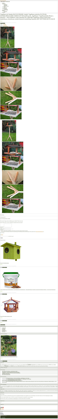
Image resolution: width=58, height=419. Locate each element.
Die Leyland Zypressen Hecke (6, 374)
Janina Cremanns (4, 380)
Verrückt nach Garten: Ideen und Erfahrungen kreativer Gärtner (8, 356)
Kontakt (1, 412)
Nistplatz (55, 364)
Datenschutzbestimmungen (39, 231)
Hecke (39, 364)
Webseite (1, 229)
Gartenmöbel (4, 3)
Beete (5, 364)
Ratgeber (12, 365)
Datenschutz (2, 414)
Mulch (50, 364)
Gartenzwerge (6, 9)
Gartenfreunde (33, 364)
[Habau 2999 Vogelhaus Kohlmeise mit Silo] (11, 315)
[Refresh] (1, 234)
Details (1, 267)
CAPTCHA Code (10, 236)
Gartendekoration (4, 8)
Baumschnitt (3, 364)
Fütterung (24, 364)
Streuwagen (5, 7)
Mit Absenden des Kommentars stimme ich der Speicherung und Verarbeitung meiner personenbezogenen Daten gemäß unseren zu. (22, 231)
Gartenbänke (5, 4)
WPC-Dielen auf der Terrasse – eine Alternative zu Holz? (9, 371)
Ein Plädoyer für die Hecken (6, 373)
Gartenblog (3, 12)
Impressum (1, 413)
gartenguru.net (4, 415)
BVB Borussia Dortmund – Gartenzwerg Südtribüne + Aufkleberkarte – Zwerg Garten (17, 378)
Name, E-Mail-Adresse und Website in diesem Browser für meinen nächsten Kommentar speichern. (14, 230)
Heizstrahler (5, 5)
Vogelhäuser (5, 11)
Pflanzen (6, 365)
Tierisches (3, 10)
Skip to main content (3, 0)
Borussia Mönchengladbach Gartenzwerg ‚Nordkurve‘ (13, 379)
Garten (29, 364)
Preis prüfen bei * (2, 23)
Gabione (26, 364)
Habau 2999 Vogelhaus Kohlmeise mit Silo (6, 316)
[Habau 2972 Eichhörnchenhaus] (11, 262)
